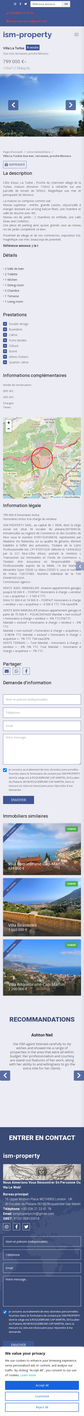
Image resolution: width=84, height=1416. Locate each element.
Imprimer (16, 164)
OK (66, 4)
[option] (42, 105)
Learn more (28, 1375)
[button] (9, 423)
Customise (42, 1396)
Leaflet (56, 497)
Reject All (42, 1407)
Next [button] (71, 105)
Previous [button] (13, 105)
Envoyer (18, 800)
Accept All (42, 1385)
